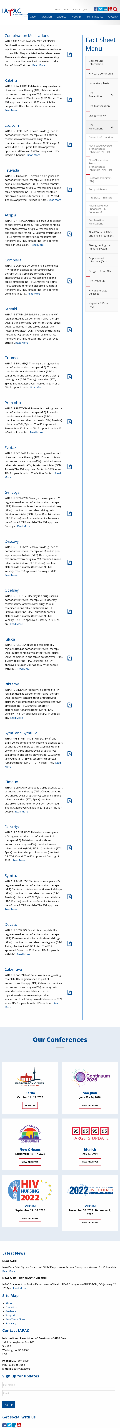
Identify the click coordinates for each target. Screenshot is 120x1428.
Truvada (12, 170)
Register (30, 1105)
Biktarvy (12, 683)
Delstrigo (12, 826)
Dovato (11, 924)
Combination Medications (27, 35)
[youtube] (110, 10)
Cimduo (11, 781)
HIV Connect (76, 16)
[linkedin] (105, 10)
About (33, 16)
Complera (13, 260)
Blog (66, 9)
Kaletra (11, 80)
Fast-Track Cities (95, 16)
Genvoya (12, 492)
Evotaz (10, 447)
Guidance (61, 16)
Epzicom (12, 125)
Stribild (11, 308)
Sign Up (9, 1404)
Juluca (10, 639)
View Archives (90, 1105)
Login (57, 9)
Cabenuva (13, 969)
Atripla (10, 215)
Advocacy (113, 16)
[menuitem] (33, 16)
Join (85, 9)
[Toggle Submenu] (112, 94)
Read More (38, 65)
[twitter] (100, 10)
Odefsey (12, 590)
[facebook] (96, 10)
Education (47, 16)
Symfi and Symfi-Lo (21, 732)
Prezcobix (13, 402)
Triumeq (12, 357)
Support (10, 1315)
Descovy (12, 541)
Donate (76, 9)
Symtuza (12, 875)
